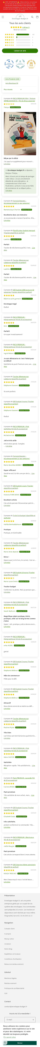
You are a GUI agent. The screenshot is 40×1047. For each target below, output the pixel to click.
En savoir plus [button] (10, 1037)
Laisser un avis (20, 51)
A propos (7, 934)
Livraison (7, 944)
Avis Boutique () (12, 83)
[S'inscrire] (33, 1019)
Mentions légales (10, 978)
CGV (5, 993)
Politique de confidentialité (14, 988)
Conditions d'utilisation (12, 959)
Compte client (9, 929)
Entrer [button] (20, 1043)
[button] (2, 17)
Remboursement (10, 983)
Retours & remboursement (14, 964)
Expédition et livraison (12, 954)
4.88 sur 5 (25, 27)
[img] (20, 27)
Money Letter (9, 939)
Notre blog (8, 949)
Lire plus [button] (7, 164)
